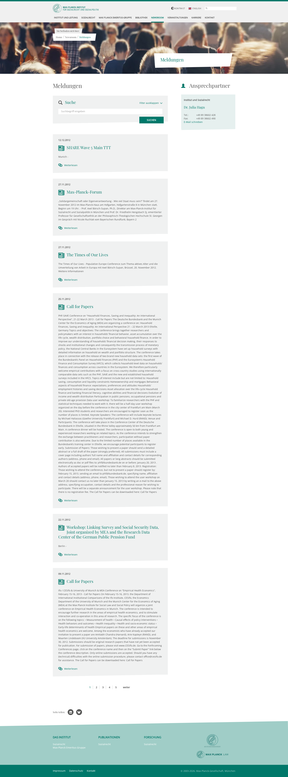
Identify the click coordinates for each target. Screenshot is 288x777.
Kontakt (91, 770)
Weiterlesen (71, 165)
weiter (126, 687)
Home (59, 37)
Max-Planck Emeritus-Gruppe (69, 747)
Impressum (59, 770)
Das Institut (62, 737)
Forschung (152, 737)
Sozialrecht (59, 744)
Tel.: (186, 115)
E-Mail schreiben (193, 122)
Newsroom (70, 37)
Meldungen (85, 37)
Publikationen (109, 737)
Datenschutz (76, 770)
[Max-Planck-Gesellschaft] (212, 741)
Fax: (186, 118)
